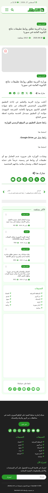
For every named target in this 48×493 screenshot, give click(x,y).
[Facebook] (38, 389)
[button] (40, 93)
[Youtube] (33, 389)
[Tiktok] (10, 389)
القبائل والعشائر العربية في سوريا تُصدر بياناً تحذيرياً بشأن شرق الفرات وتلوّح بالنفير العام (17, 274)
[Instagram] (14, 389)
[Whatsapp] (19, 389)
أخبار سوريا (41, 24)
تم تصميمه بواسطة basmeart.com (24, 490)
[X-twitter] (28, 389)
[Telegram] (24, 389)
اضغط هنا (42, 132)
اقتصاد (26, 231)
